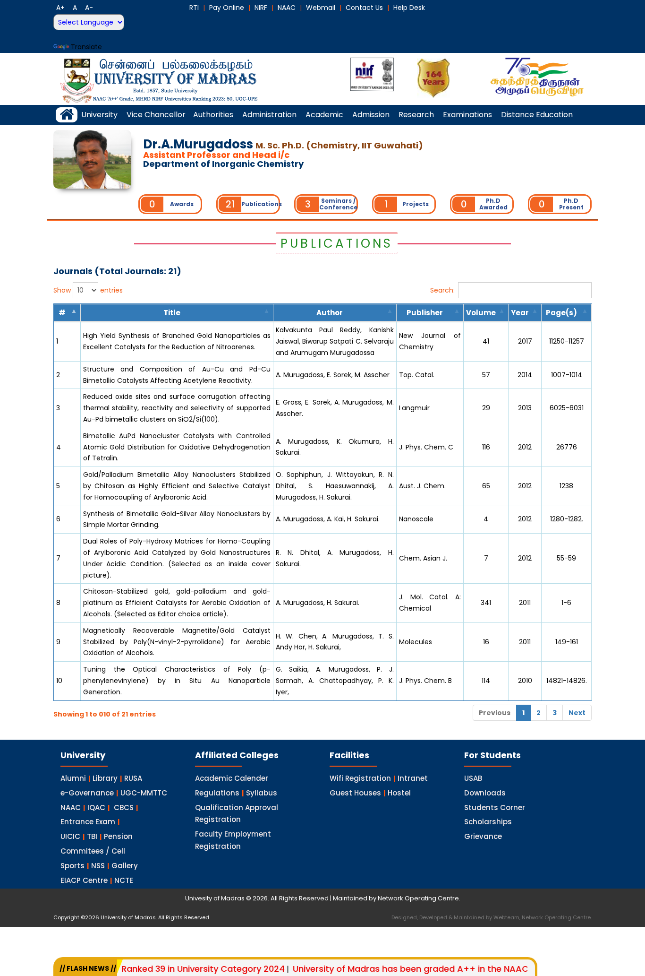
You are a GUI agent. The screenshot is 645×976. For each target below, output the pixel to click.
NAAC (287, 7)
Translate (86, 47)
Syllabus (261, 793)
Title (171, 313)
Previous (494, 712)
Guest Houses (355, 793)
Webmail (320, 7)
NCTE (123, 880)
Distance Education (537, 114)
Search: (442, 289)
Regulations (217, 793)
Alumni (73, 778)
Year (520, 313)
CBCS (124, 807)
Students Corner (494, 807)
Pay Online (226, 7)
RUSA (133, 778)
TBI (92, 836)
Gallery (124, 866)
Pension (118, 836)
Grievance (483, 836)
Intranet (413, 778)
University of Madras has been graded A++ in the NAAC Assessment (414, 969)
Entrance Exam (87, 822)
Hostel (399, 793)
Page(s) (561, 313)
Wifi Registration (360, 778)
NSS (98, 866)
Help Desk (409, 7)
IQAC (96, 807)
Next (577, 712)
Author (329, 313)
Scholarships (488, 822)
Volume (481, 313)
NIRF (261, 7)
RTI (194, 7)
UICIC (70, 836)
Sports (72, 866)
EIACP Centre (84, 880)
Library (105, 778)
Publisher (425, 313)
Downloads (485, 793)
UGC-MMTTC (143, 793)
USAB (473, 778)
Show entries (88, 290)
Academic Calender (231, 778)
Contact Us (364, 7)
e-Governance (87, 793)
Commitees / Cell (92, 851)
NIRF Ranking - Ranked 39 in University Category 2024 (148, 969)
